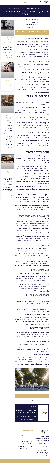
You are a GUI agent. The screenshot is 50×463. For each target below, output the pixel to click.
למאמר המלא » (9, 57)
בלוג (36, 8)
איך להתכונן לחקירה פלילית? (7, 172)
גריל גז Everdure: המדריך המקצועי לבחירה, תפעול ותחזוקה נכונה (8, 118)
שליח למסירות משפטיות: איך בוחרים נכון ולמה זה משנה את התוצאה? (7, 40)
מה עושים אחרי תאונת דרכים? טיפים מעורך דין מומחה (8, 83)
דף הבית (39, 8)
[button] (25, 2)
